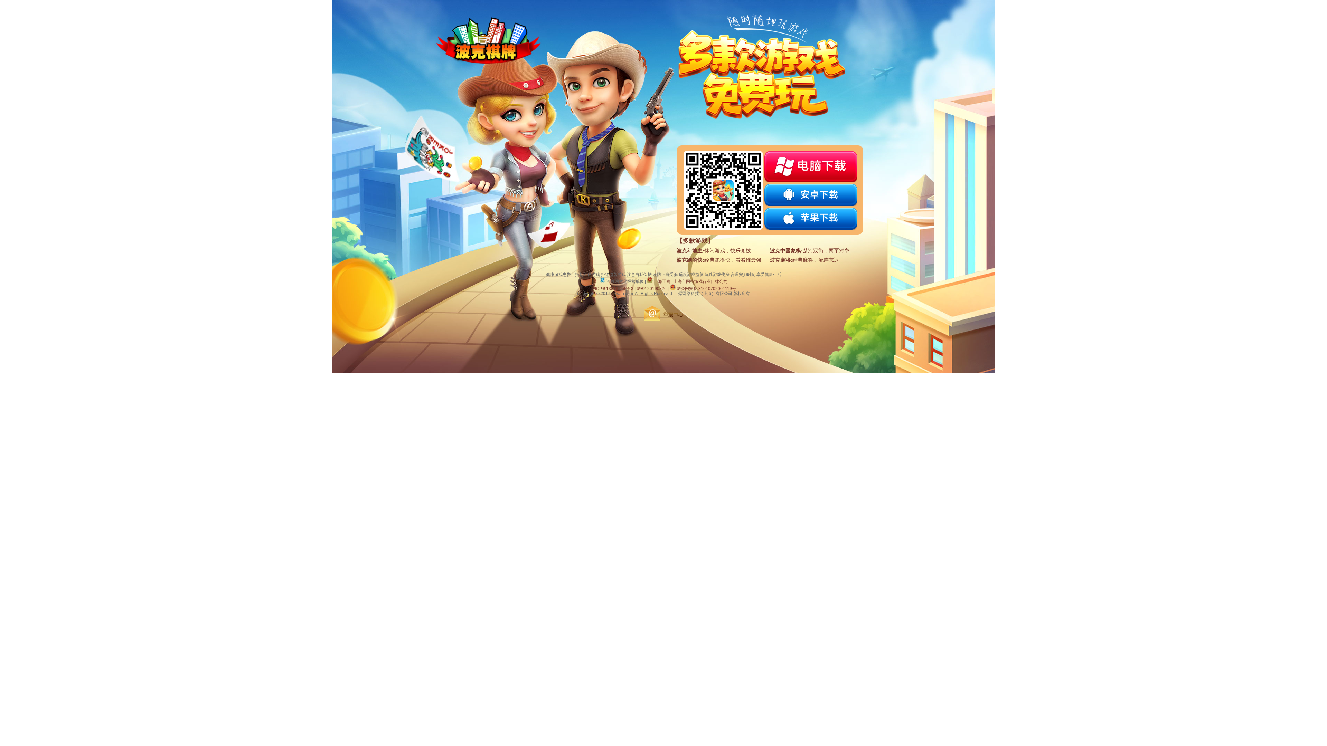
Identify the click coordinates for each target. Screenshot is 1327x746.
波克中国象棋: (786, 251)
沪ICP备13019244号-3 (612, 288)
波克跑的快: (690, 260)
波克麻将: (781, 260)
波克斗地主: (690, 251)
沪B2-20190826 (652, 288)
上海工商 (661, 281)
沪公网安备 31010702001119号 (706, 288)
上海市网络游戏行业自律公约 (700, 281)
